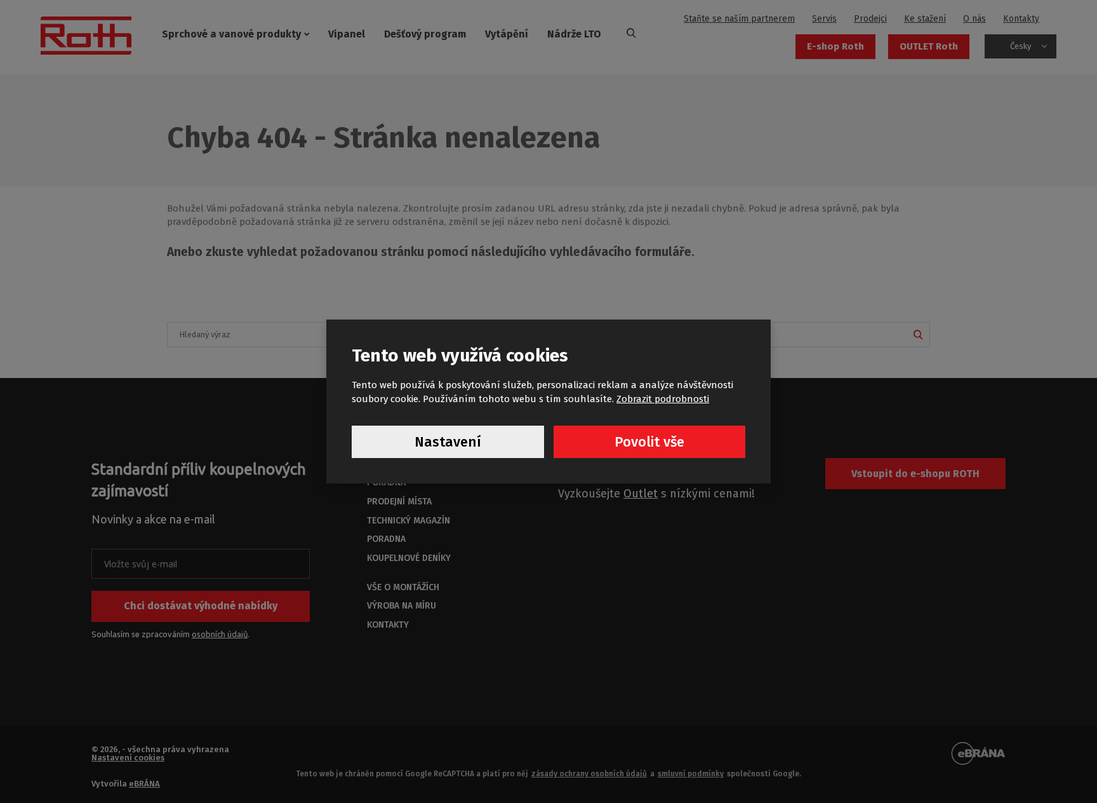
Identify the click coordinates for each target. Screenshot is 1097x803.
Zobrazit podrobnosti (662, 399)
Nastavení (448, 441)
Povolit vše (649, 441)
